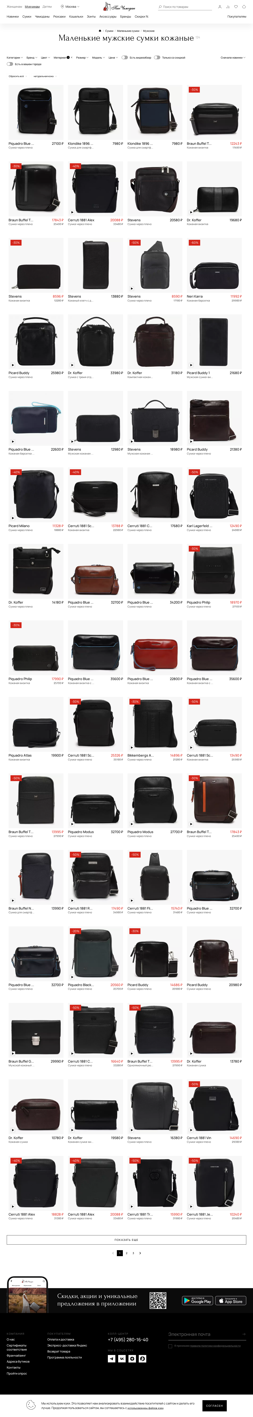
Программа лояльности (64, 1357)
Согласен (214, 1405)
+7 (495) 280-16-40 (128, 1339)
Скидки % (141, 16)
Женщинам (14, 6)
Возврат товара (58, 1351)
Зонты (91, 16)
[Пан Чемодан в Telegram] (111, 1359)
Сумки (26, 16)
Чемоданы (42, 16)
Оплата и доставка (60, 1339)
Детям (47, 6)
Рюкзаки (59, 16)
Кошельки (76, 16)
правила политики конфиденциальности (215, 1345)
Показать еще (127, 1240)
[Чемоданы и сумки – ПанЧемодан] (119, 6)
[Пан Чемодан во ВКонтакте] (122, 1359)
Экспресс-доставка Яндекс (67, 1345)
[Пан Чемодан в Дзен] (132, 1359)
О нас (11, 1339)
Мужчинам (32, 6)
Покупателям (237, 16)
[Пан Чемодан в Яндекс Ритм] (142, 1359)
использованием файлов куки (145, 1408)
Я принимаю (207, 1345)
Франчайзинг (16, 1355)
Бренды (125, 16)
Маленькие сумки (128, 31)
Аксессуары (107, 16)
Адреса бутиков (18, 1361)
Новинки (13, 16)
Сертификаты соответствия (17, 1347)
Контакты (13, 1367)
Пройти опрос (17, 1373)
